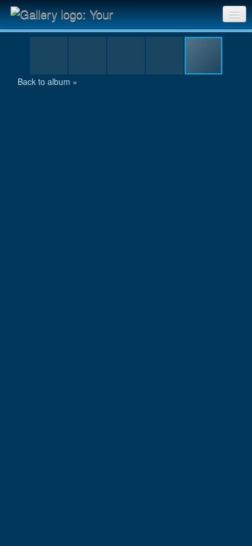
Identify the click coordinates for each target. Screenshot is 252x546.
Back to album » (47, 81)
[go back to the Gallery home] (69, 13)
